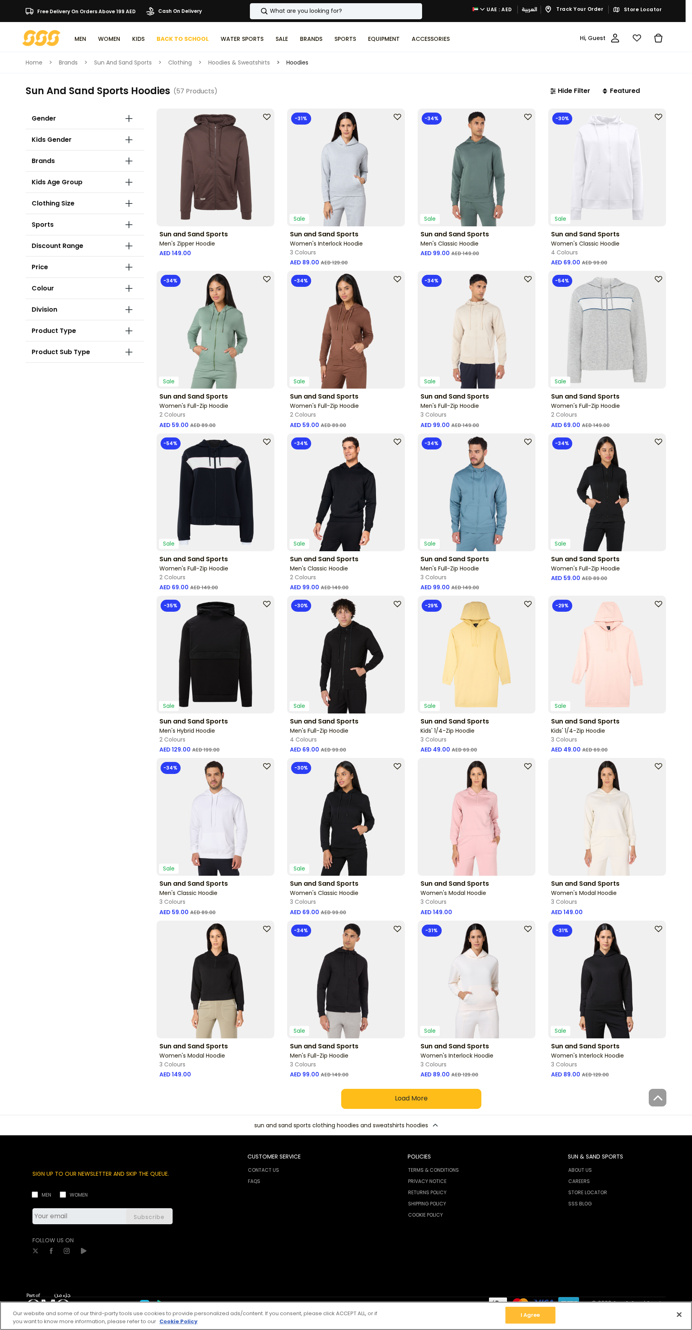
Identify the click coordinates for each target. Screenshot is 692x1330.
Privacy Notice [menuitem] (427, 1181)
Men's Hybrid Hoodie (187, 731)
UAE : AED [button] (498, 9)
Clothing (180, 62)
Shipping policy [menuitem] (427, 1203)
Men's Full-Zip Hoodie (449, 406)
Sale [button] (282, 39)
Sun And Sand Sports (123, 62)
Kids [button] (138, 39)
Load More (411, 1098)
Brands (68, 62)
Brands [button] (311, 39)
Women (79, 1194)
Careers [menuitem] (579, 1181)
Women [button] (109, 39)
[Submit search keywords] (257, 11)
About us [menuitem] (580, 1170)
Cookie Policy (178, 1321)
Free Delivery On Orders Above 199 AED (86, 11)
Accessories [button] (431, 39)
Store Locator (642, 9)
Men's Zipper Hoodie (187, 244)
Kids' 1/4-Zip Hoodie (447, 731)
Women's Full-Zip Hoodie (193, 406)
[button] (570, 91)
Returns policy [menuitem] (427, 1192)
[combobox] (336, 11)
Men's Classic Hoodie (449, 244)
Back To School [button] (183, 39)
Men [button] (80, 39)
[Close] (679, 1314)
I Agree (530, 1315)
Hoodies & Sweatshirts (239, 62)
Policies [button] (419, 1156)
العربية (529, 9)
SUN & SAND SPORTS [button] (595, 1156)
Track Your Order (579, 9)
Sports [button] (345, 39)
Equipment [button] (384, 39)
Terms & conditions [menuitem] (433, 1170)
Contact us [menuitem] (263, 1170)
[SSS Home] (41, 37)
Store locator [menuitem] (587, 1192)
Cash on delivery (179, 11)
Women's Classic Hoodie (585, 244)
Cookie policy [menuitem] (425, 1214)
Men (46, 1194)
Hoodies (297, 62)
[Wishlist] (637, 38)
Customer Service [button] (274, 1156)
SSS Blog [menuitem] (580, 1203)
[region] (346, 1316)
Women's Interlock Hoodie (326, 244)
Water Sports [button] (242, 39)
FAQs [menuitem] (254, 1181)
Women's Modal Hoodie (453, 893)
